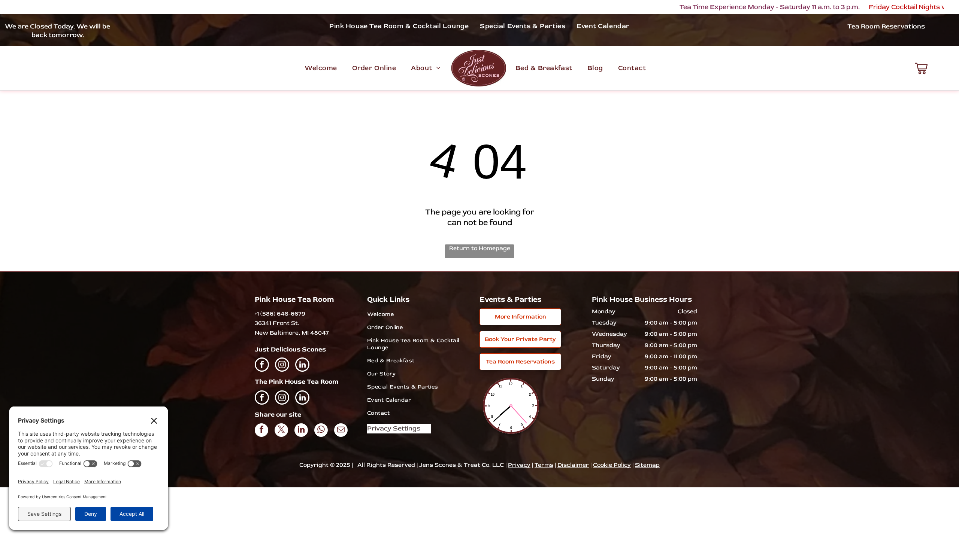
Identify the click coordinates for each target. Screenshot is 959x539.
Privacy (519, 465)
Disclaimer (573, 465)
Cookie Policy (612, 465)
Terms (544, 465)
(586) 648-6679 (282, 313)
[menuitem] (399, 25)
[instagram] (282, 365)
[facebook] (262, 365)
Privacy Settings (393, 428)
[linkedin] (302, 365)
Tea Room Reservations (886, 26)
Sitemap (647, 465)
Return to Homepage (479, 248)
